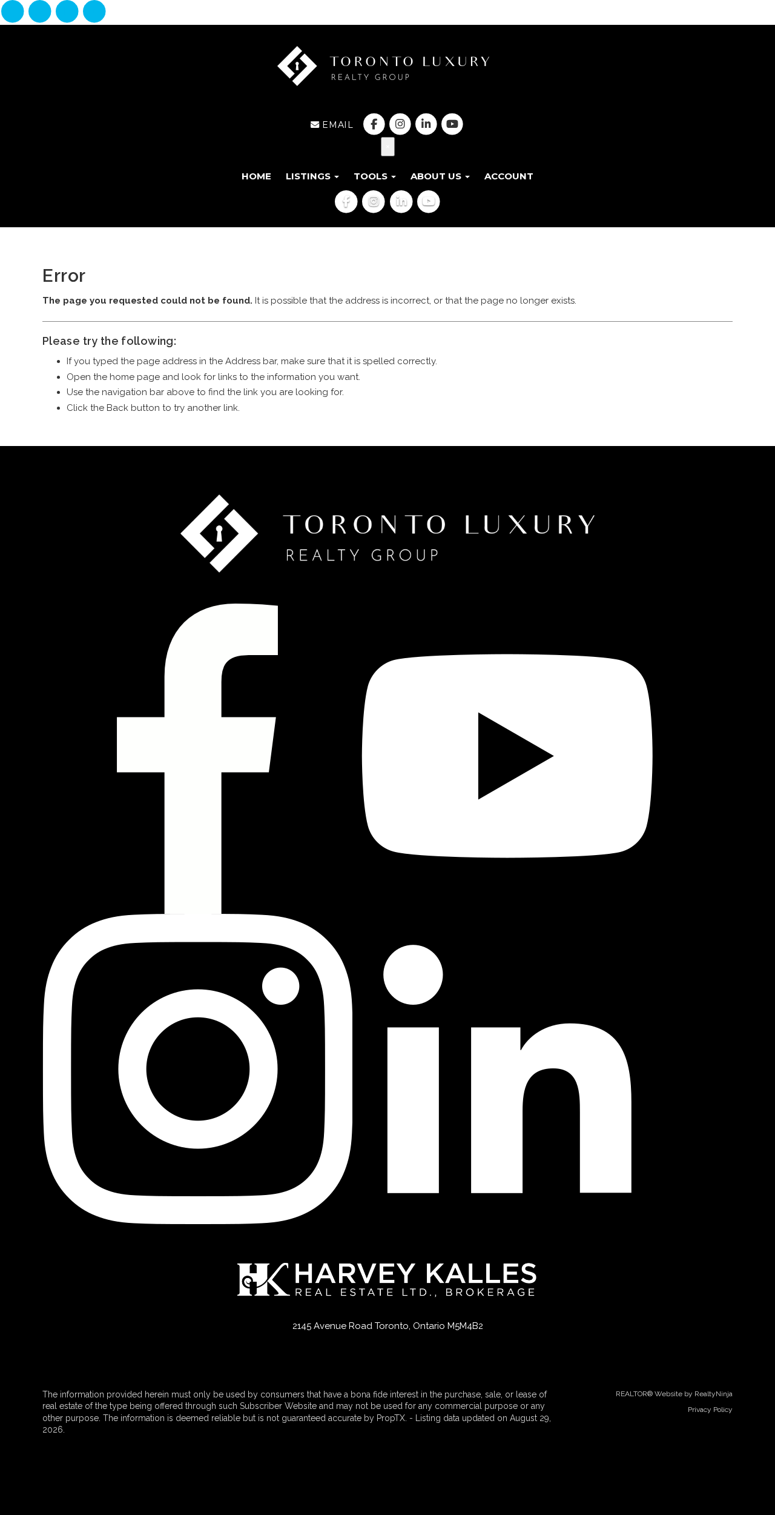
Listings (309, 176)
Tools (372, 176)
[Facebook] (13, 12)
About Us (437, 176)
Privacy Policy (710, 1409)
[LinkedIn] (68, 12)
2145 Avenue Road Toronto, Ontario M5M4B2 (387, 1325)
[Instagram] (40, 12)
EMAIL (336, 124)
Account (508, 176)
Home (256, 176)
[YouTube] (94, 12)
